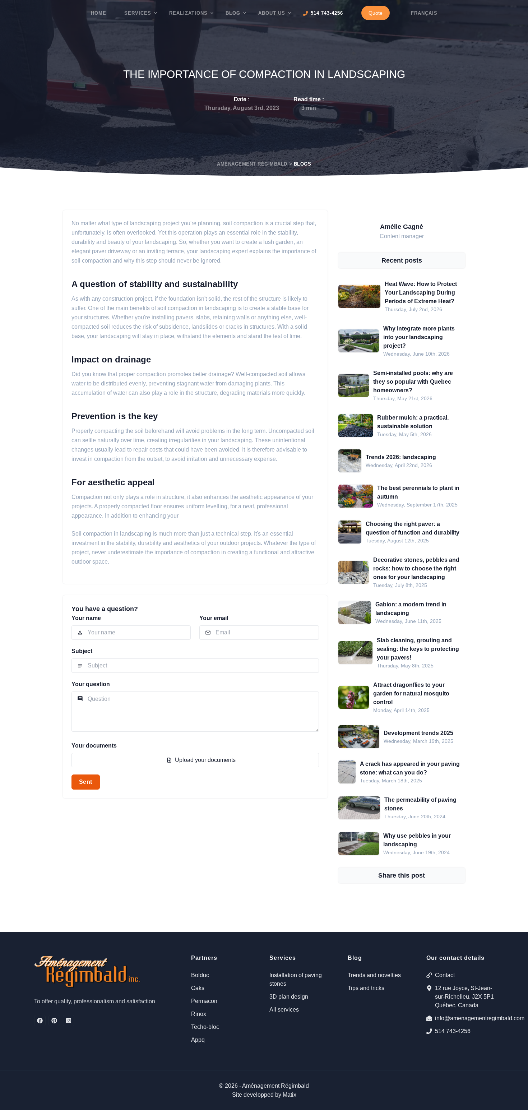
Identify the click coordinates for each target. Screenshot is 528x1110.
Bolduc (200, 975)
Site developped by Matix (264, 1095)
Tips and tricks (366, 988)
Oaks (197, 988)
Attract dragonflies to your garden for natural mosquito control (411, 693)
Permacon (204, 1001)
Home (98, 13)
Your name (86, 618)
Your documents (94, 746)
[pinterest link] (54, 1020)
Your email (213, 618)
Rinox (198, 1014)
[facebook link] (40, 1020)
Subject (81, 651)
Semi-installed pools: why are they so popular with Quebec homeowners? (413, 381)
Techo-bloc (205, 1027)
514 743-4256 (453, 1031)
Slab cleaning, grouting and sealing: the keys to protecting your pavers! (418, 649)
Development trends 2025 (418, 733)
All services (284, 1010)
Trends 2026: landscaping (401, 457)
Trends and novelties (374, 975)
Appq (198, 1040)
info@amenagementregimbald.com (464, 1018)
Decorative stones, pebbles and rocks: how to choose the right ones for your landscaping (416, 568)
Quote (376, 13)
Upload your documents (205, 760)
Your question (90, 684)
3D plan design (288, 997)
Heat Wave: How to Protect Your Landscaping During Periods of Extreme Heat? (421, 292)
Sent (85, 782)
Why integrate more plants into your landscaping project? (419, 337)
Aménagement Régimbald (252, 164)
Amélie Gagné (401, 226)
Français (424, 13)
